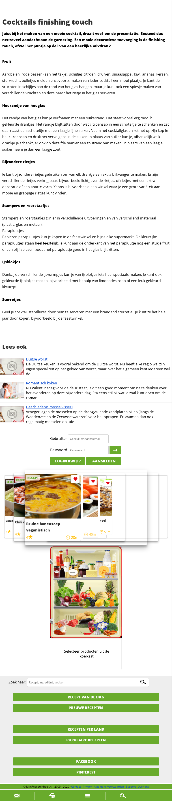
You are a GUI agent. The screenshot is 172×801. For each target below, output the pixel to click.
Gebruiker (58, 438)
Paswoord (58, 449)
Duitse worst (36, 359)
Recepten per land (86, 729)
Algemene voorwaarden (109, 786)
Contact (76, 786)
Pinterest (85, 772)
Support (131, 786)
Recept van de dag (86, 697)
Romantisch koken (41, 383)
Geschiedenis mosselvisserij (49, 407)
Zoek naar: (17, 682)
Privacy (87, 786)
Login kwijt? (68, 461)
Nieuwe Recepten (86, 707)
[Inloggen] (115, 450)
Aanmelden (104, 461)
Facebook (86, 761)
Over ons (143, 786)
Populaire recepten (86, 740)
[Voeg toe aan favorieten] (107, 483)
